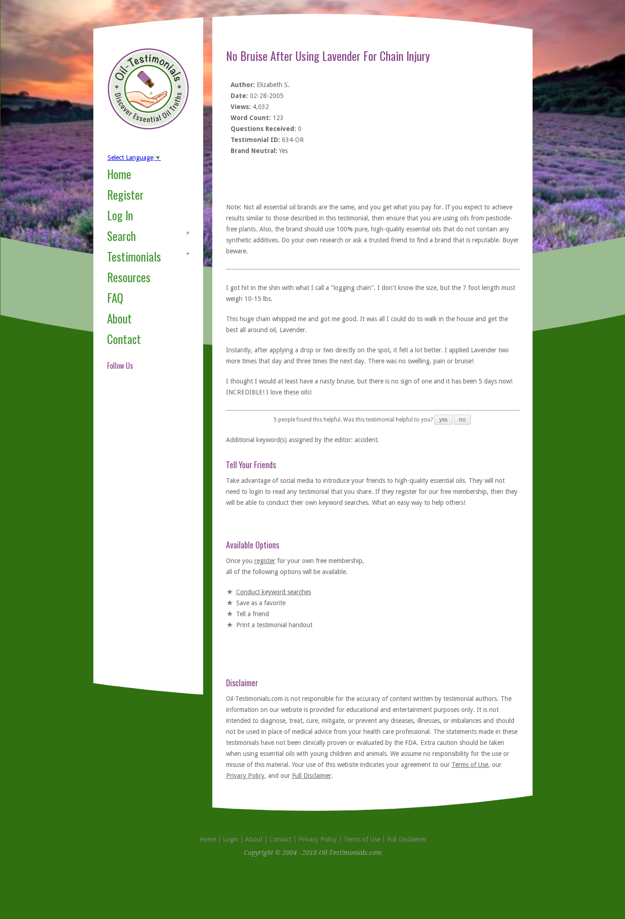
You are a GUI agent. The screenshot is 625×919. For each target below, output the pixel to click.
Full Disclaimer (311, 775)
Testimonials (134, 256)
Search (121, 235)
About (119, 318)
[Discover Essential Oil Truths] (148, 127)
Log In (120, 215)
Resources (129, 277)
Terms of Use (470, 764)
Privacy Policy (245, 775)
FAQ (115, 297)
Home (119, 174)
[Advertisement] (143, 537)
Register (125, 194)
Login (230, 839)
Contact (124, 339)
